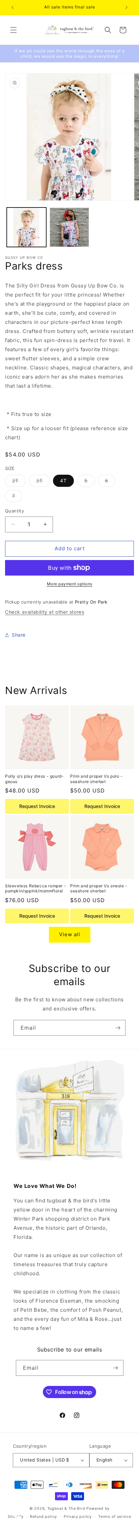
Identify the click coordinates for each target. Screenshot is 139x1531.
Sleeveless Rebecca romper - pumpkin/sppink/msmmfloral (35, 888)
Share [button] (19, 635)
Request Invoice (37, 806)
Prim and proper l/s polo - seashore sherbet (96, 779)
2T (19, 482)
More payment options (69, 583)
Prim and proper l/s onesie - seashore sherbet (99, 888)
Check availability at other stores (44, 612)
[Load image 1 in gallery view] (26, 227)
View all (69, 934)
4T (63, 480)
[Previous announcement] (12, 7)
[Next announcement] (126, 7)
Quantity (14, 510)
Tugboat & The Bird (66, 1508)
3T (43, 482)
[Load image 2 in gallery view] (69, 227)
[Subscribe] (117, 1028)
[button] (13, 30)
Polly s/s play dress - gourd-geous (34, 779)
